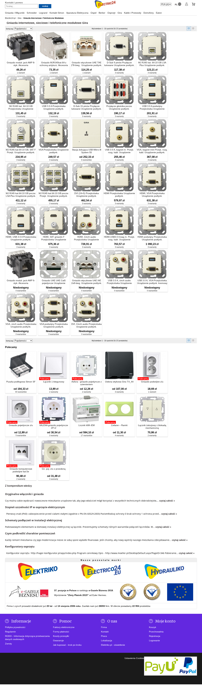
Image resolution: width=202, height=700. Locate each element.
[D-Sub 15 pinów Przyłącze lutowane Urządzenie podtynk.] (86, 90)
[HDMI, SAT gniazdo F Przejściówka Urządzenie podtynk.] (53, 220)
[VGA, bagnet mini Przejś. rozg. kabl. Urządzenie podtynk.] (152, 133)
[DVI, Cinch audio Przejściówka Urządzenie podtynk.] (86, 308)
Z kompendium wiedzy (18, 485)
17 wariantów (86, 435)
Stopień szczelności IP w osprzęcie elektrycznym (35, 507)
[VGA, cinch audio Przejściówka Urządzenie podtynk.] (21, 308)
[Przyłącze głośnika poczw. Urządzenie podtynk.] (119, 90)
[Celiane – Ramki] (119, 409)
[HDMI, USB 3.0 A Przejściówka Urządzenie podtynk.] (21, 220)
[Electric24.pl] (105, 4)
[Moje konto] (186, 5)
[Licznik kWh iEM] (86, 409)
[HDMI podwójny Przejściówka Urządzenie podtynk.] (152, 220)
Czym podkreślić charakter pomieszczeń (30, 533)
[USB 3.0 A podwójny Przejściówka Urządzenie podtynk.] (152, 90)
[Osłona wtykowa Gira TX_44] (119, 365)
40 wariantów (21, 392)
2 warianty (53, 392)
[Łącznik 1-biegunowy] (53, 365)
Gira (85, 22)
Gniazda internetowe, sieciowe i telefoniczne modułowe (44, 22)
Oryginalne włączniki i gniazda (24, 494)
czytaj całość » (167, 500)
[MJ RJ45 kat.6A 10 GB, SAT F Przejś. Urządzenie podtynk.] (21, 133)
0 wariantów (21, 291)
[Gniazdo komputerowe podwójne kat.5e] (21, 452)
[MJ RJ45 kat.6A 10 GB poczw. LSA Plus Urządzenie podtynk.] (21, 177)
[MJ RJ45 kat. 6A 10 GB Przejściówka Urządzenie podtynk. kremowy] (21, 90)
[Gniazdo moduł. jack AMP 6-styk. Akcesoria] (21, 264)
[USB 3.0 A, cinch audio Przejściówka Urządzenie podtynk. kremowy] (119, 264)
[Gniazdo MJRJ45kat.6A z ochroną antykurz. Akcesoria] (53, 46)
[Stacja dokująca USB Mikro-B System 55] (86, 133)
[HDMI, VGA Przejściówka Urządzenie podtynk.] (152, 177)
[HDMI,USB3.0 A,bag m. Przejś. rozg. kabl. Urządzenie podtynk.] (119, 220)
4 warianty (119, 435)
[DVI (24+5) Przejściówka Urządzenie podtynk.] (86, 177)
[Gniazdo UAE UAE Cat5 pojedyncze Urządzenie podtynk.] (53, 264)
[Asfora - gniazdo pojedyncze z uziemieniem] (86, 365)
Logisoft (17, 606)
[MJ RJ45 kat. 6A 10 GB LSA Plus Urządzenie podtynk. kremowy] (152, 46)
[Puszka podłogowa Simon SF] (21, 365)
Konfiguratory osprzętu (20, 546)
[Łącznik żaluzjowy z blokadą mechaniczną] (152, 409)
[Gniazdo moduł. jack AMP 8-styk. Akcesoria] (21, 46)
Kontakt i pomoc (14, 2)
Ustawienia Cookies (134, 658)
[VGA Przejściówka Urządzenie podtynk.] (53, 133)
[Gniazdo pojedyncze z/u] (21, 409)
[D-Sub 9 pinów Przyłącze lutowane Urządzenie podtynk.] (119, 46)
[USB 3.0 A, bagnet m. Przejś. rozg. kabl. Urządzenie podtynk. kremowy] (119, 133)
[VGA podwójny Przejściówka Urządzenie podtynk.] (53, 308)
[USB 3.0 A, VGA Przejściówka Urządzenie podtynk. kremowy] (152, 264)
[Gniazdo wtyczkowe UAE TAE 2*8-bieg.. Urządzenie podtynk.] (86, 46)
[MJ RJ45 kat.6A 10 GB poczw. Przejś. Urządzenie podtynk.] (53, 177)
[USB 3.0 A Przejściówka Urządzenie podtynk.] (53, 90)
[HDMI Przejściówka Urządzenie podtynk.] (119, 177)
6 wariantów (86, 160)
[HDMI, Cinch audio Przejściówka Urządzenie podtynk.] (86, 220)
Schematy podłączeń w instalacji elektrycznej (33, 520)
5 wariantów (21, 435)
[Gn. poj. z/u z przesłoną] (53, 452)
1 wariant (21, 73)
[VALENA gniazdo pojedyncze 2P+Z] (53, 409)
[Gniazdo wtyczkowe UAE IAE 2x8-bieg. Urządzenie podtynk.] (86, 264)
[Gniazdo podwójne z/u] (152, 365)
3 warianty (119, 73)
